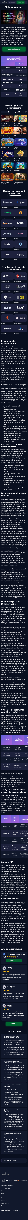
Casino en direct (12, 112)
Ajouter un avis (14, 960)
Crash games (18, 112)
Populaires (4, 112)
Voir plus (14, 1023)
